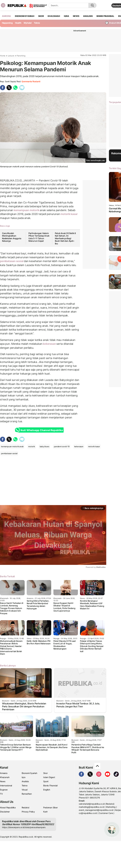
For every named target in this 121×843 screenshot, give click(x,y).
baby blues (44, 446)
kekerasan (49, 343)
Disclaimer (5, 811)
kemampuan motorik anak (12, 446)
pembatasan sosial (12, 261)
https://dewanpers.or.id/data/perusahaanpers (24, 827)
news (76, 16)
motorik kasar (68, 214)
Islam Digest (49, 777)
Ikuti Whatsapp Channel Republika (42, 430)
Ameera (3, 773)
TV (1, 794)
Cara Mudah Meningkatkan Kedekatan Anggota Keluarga (11, 237)
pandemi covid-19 (62, 446)
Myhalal (28, 23)
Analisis (25, 781)
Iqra (23, 777)
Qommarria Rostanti (31, 81)
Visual (24, 789)
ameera (6, 16)
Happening (7, 23)
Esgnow (4, 789)
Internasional (6, 785)
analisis (88, 16)
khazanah (54, 16)
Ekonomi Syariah (24, 16)
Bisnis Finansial (105, 16)
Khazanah (4, 777)
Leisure (11, 55)
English (46, 789)
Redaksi (25, 807)
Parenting (21, 55)
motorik (34, 210)
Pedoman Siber (50, 807)
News (2, 781)
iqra (66, 16)
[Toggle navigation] (3, 5)
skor (41, 16)
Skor (45, 773)
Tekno (37, 23)
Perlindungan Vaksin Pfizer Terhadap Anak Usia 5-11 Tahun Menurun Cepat (38, 237)
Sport (45, 781)
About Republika (8, 807)
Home (2, 55)
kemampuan (21, 210)
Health (18, 23)
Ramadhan (27, 794)
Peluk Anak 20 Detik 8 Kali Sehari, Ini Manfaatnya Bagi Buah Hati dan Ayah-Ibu (65, 238)
